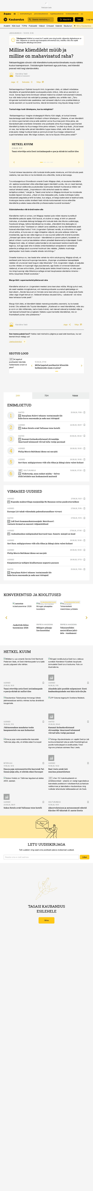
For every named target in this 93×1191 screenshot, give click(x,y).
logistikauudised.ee (57, 14)
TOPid (24, 26)
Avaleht (7, 26)
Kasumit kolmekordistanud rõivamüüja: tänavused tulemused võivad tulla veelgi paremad (64, 730)
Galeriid (58, 26)
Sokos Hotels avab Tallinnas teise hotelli (41, 428)
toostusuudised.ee (72, 14)
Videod (42, 26)
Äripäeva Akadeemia (44, 624)
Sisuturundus (69, 26)
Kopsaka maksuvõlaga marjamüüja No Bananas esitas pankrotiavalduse (45, 502)
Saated (21, 412)
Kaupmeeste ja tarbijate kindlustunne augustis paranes (33, 563)
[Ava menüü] (14, 13)
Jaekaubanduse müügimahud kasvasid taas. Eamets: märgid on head (43, 534)
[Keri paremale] (81, 365)
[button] (41, 857)
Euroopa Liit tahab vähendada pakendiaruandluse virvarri (34, 511)
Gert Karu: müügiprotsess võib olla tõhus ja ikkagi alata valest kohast (51, 462)
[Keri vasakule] (31, 365)
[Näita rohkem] (81, 13)
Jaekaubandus (15, 341)
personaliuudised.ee (41, 14)
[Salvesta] (84, 412)
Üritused (50, 26)
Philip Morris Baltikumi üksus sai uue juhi (38, 451)
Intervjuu (8, 763)
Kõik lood (16, 26)
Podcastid (33, 26)
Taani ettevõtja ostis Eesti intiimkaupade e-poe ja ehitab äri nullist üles (45, 151)
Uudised (21, 425)
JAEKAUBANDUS (15, 33)
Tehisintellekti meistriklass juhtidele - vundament (69, 630)
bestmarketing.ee (26, 14)
